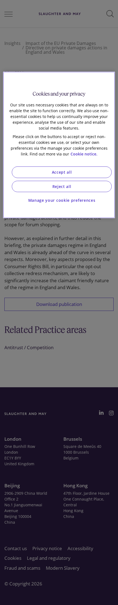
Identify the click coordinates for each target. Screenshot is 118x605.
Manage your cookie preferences (61, 200)
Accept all (62, 172)
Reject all (61, 186)
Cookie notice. (84, 154)
